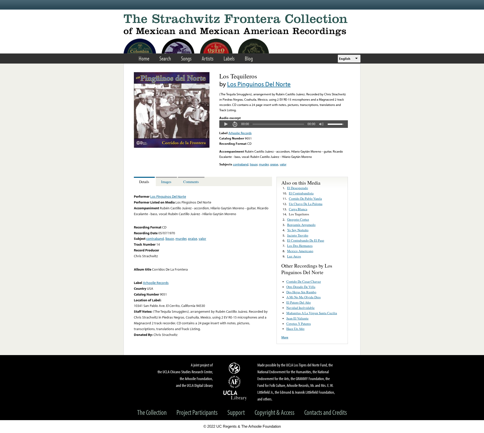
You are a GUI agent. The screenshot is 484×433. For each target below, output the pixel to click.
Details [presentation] (144, 181)
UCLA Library (235, 395)
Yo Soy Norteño (298, 230)
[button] (225, 124)
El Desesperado (297, 188)
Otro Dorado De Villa (300, 286)
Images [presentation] (166, 181)
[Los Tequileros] (171, 147)
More (284, 337)
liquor (253, 164)
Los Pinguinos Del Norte (259, 84)
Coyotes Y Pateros (298, 323)
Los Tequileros (299, 214)
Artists (208, 58)
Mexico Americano (300, 251)
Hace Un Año (295, 328)
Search (165, 58)
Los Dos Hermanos (300, 245)
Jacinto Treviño (297, 235)
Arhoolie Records (240, 133)
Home (144, 58)
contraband (240, 164)
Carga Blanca (298, 209)
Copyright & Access (274, 412)
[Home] (242, 25)
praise (274, 164)
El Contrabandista (301, 193)
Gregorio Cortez (298, 219)
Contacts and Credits (325, 412)
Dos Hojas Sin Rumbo (301, 292)
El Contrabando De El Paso (305, 240)
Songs (186, 58)
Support (236, 412)
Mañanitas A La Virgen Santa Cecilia (311, 313)
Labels (229, 58)
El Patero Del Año (298, 302)
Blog (249, 58)
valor (283, 164)
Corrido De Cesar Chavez (303, 281)
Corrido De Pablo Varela (305, 198)
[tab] (145, 181)
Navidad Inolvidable (300, 307)
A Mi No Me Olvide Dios (303, 297)
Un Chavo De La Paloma (305, 203)
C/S (235, 367)
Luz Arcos (294, 256)
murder (264, 164)
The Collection (152, 412)
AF (235, 381)
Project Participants (197, 412)
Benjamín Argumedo (301, 224)
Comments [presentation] (191, 181)
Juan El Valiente (297, 318)
